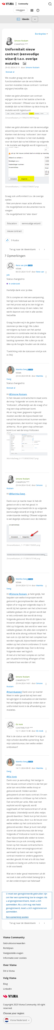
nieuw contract (14, 231)
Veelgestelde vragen (13, 953)
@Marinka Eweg (17, 493)
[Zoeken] (50, 4)
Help (38, 10)
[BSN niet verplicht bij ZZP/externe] (44, 249)
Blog (5, 983)
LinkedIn (7, 988)
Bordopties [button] (40, 33)
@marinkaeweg (14, 691)
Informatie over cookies (15, 957)
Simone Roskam (32, 67)
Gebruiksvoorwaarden (14, 943)
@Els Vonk (12, 776)
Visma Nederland (18, 1020)
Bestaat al (10, 72)
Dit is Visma (9, 970)
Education (12, 223)
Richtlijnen (8, 948)
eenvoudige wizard (31, 223)
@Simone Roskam (18, 394)
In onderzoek (14, 283)
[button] (27, 113)
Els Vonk (39, 731)
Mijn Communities (32, 10)
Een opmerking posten (17, 917)
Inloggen (20, 10)
